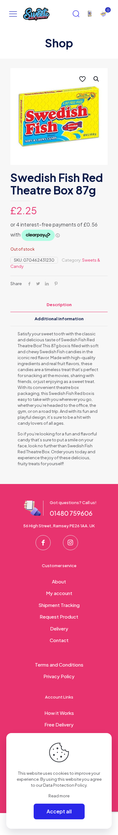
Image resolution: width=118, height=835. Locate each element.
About (59, 581)
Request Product (59, 617)
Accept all (59, 811)
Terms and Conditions (59, 664)
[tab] (59, 305)
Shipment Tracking (59, 605)
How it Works (59, 713)
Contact (59, 640)
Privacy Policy (59, 676)
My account (59, 593)
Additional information (59, 318)
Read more (59, 795)
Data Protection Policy (65, 785)
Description (59, 304)
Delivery (59, 628)
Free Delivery (59, 724)
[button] (96, 79)
